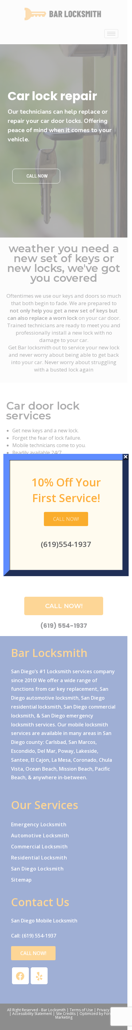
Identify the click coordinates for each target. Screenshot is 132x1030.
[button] (66, 519)
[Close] (125, 457)
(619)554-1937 (66, 544)
